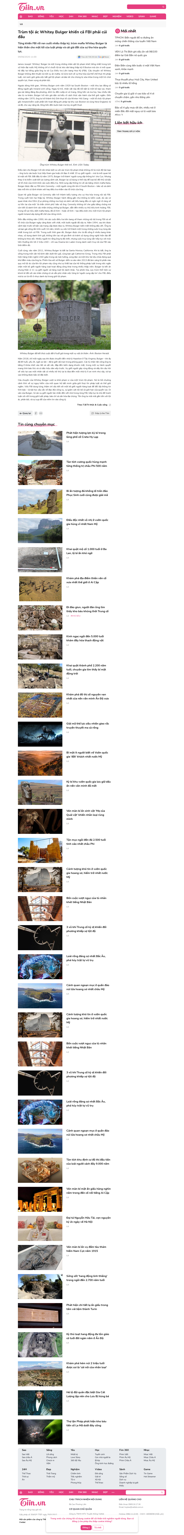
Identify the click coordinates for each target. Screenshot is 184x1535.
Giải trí (98, 1476)
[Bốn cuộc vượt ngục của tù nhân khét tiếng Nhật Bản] (40, 908)
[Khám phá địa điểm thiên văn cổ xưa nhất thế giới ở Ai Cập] (40, 588)
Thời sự (25, 1476)
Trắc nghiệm (76, 1476)
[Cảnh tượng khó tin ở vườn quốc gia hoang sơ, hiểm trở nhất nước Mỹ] (40, 879)
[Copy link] (41, 413)
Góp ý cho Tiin (102, 413)
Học (61, 16)
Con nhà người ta (102, 1457)
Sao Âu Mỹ (27, 1460)
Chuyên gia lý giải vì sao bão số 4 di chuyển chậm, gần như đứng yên (134, 95)
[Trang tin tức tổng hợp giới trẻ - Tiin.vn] (31, 6)
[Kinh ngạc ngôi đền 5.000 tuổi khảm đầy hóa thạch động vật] (40, 646)
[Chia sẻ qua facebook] (36, 413)
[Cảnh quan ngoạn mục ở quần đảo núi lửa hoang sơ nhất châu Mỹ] (40, 995)
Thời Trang (51, 1473)
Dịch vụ (122, 1479)
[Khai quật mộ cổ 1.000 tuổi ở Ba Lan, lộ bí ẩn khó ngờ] (40, 559)
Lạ (21, 24)
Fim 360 (82, 16)
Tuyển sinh (100, 1454)
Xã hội (98, 1479)
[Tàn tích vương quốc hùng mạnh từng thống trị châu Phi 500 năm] (40, 472)
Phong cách (51, 1457)
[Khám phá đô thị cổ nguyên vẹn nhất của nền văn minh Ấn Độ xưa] (40, 705)
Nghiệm (117, 16)
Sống (41, 16)
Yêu (51, 16)
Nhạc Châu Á (150, 1457)
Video (129, 16)
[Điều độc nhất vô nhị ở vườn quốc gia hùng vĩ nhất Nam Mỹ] (40, 530)
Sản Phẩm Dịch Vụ (127, 1473)
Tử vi (73, 1479)
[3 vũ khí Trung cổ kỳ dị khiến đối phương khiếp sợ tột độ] (40, 937)
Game (153, 16)
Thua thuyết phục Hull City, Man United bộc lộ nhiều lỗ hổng (136, 81)
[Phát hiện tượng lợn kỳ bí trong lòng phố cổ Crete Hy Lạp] (40, 443)
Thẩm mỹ (50, 1476)
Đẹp (105, 16)
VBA (48, 1463)
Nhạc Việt (148, 1454)
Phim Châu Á (125, 1460)
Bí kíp (97, 1460)
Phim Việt (123, 1454)
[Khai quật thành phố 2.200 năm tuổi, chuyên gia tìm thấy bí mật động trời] (40, 676)
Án (23, 1479)
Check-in (50, 1460)
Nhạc (95, 16)
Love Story (75, 1457)
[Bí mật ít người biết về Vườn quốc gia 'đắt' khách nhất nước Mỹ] (40, 763)
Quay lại (26, 413)
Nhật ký (74, 1454)
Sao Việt (25, 1454)
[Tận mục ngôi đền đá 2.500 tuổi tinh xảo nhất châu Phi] (40, 850)
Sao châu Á (27, 1457)
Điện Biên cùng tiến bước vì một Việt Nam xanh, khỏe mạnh (137, 67)
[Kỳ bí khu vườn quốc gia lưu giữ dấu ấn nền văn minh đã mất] (40, 792)
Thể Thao (26, 1473)
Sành (141, 16)
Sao (30, 16)
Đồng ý (86, 1527)
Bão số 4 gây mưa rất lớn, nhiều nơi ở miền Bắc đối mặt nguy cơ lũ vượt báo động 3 (135, 111)
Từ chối (97, 1527)
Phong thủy (76, 1482)
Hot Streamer (150, 1476)
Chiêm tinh (76, 1473)
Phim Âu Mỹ (125, 1457)
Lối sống (50, 1454)
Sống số (123, 1476)
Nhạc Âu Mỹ (149, 1460)
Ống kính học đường (104, 1463)
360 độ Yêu (76, 1460)
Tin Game (148, 1473)
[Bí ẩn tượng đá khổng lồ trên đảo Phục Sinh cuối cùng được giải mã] (40, 501)
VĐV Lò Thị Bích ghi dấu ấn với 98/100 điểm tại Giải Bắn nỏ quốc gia (136, 53)
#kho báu (75, 616)
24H (71, 16)
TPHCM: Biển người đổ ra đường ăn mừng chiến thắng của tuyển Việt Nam (135, 39)
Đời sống (99, 1473)
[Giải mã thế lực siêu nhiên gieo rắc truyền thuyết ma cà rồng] (40, 734)
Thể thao (99, 1482)
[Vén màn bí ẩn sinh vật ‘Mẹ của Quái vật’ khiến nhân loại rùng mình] (40, 821)
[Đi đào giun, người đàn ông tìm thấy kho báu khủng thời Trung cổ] (40, 617)
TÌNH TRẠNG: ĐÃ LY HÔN (128, 131)
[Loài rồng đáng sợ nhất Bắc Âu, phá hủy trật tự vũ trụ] (40, 966)
